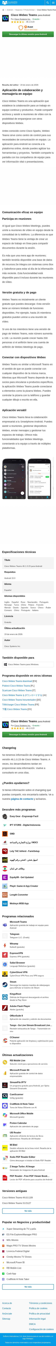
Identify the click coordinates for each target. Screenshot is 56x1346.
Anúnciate (7, 1313)
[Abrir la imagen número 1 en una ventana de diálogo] (39, 478)
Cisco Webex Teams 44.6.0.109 (17, 1197)
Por (21, 19)
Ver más (28, 1211)
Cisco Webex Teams (30, 14)
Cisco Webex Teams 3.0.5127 (16, 1203)
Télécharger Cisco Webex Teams (18, 704)
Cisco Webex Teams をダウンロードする (22, 695)
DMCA (32, 1324)
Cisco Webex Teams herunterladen (19, 700)
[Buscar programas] (47, 2)
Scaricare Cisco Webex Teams (17, 690)
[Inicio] (3, 10)
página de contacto (22, 799)
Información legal (37, 1319)
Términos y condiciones (40, 1303)
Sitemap (6, 1319)
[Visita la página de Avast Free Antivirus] (28, 27)
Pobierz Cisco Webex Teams (16, 686)
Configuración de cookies (41, 1329)
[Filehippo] (9, 2)
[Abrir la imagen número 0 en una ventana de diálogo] (14, 478)
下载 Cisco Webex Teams (14, 709)
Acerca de (7, 1303)
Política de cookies (38, 1308)
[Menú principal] (53, 2)
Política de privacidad (39, 1313)
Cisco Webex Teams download (17, 681)
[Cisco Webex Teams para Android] (5, 18)
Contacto (6, 1308)
